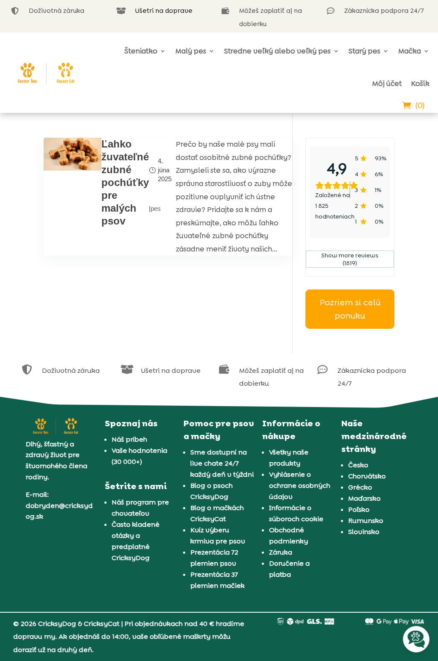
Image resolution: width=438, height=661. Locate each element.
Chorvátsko (367, 476)
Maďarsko (364, 498)
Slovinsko (363, 531)
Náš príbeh (129, 439)
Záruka (280, 552)
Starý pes (364, 51)
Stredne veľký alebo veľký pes (277, 51)
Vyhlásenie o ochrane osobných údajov (299, 485)
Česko (358, 464)
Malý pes (190, 51)
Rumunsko (365, 520)
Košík (420, 83)
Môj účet (387, 83)
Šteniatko (140, 51)
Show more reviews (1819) (350, 259)
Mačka (409, 51)
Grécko (360, 487)
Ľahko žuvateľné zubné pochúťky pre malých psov (125, 182)
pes (156, 208)
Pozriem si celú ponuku (350, 309)
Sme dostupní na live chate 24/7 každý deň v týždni (222, 463)
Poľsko (359, 509)
